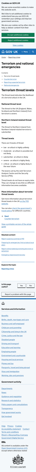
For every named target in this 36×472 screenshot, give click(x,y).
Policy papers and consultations (15, 404)
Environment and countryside (13, 355)
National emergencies (11, 85)
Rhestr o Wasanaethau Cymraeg (15, 435)
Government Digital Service (13, 438)
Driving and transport (10, 343)
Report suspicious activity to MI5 (13, 239)
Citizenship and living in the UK (14, 331)
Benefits (5, 316)
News (4, 392)
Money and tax (8, 363)
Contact (26, 429)
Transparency (7, 408)
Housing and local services (12, 359)
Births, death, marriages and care (15, 320)
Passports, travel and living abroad (16, 367)
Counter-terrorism (10, 79)
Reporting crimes (14, 57)
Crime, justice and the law (12, 335)
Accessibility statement (11, 429)
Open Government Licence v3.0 (14, 448)
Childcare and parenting (11, 327)
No (31, 285)
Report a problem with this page (18, 294)
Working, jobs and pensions (13, 375)
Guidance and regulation (12, 396)
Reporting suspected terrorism (14, 82)
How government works (11, 412)
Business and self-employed (13, 324)
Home (4, 57)
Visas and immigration (10, 371)
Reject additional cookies (18, 40)
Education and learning (11, 347)
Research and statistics (11, 400)
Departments (7, 388)
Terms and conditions (10, 432)
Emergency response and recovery (13, 255)
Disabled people (8, 339)
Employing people (9, 351)
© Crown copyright (18, 467)
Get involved (7, 416)
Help (4, 426)
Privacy (10, 426)
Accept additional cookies (18, 35)
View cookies (18, 45)
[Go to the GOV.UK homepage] (10, 52)
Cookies (18, 426)
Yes (23, 285)
